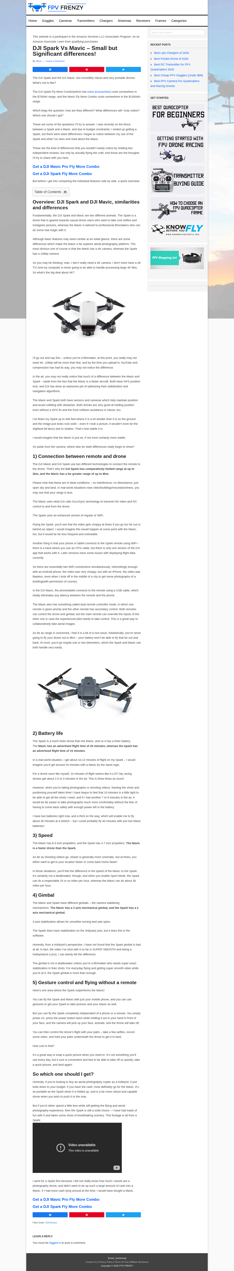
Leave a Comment (55, 61)
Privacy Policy (106, 1262)
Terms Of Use (121, 1262)
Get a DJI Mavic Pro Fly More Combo (66, 166)
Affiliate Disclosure (139, 1262)
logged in (55, 1242)
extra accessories (98, 91)
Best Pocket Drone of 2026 (171, 58)
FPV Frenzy (117, 7)
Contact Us (91, 1262)
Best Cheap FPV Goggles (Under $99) (178, 75)
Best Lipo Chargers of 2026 (171, 52)
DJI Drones (51, 1222)
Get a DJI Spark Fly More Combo (62, 174)
